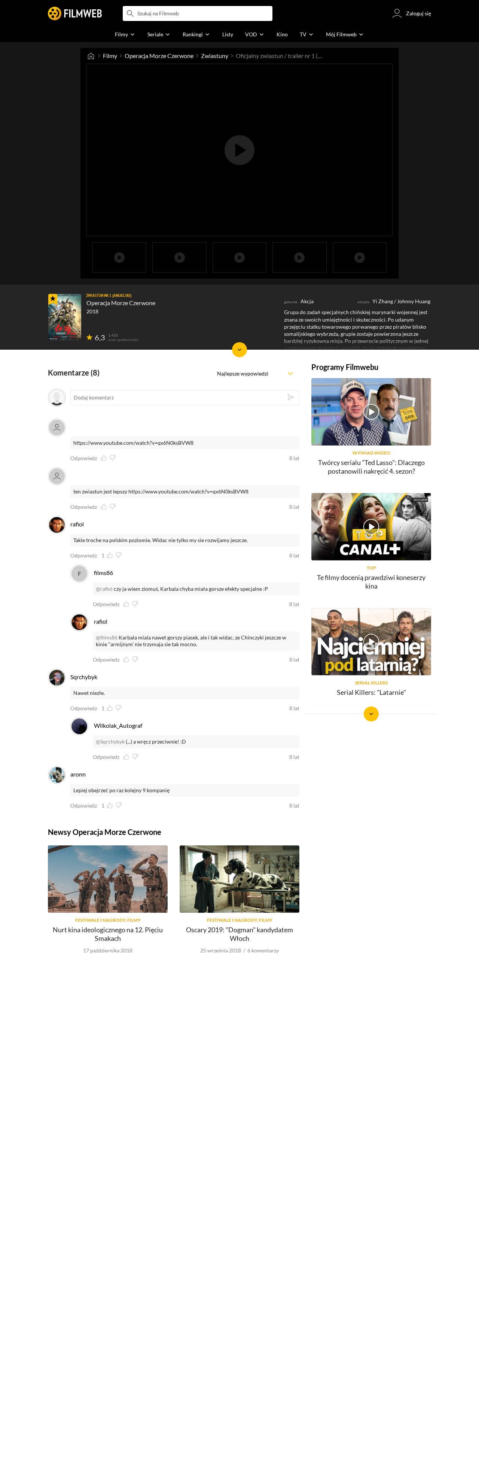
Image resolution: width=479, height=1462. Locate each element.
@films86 (107, 637)
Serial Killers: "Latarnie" (371, 692)
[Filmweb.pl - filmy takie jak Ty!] (75, 13)
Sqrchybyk (83, 676)
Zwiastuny (214, 55)
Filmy (110, 55)
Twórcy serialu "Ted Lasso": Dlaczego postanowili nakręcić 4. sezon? (371, 466)
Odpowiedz (83, 458)
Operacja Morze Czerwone (159, 55)
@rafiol (104, 589)
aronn (78, 774)
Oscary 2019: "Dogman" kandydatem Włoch (239, 933)
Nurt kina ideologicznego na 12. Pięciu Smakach (108, 933)
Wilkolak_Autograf (118, 725)
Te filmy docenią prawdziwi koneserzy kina (371, 581)
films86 (103, 572)
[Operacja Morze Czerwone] (64, 317)
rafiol (77, 524)
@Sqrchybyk (110, 741)
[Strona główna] (90, 56)
